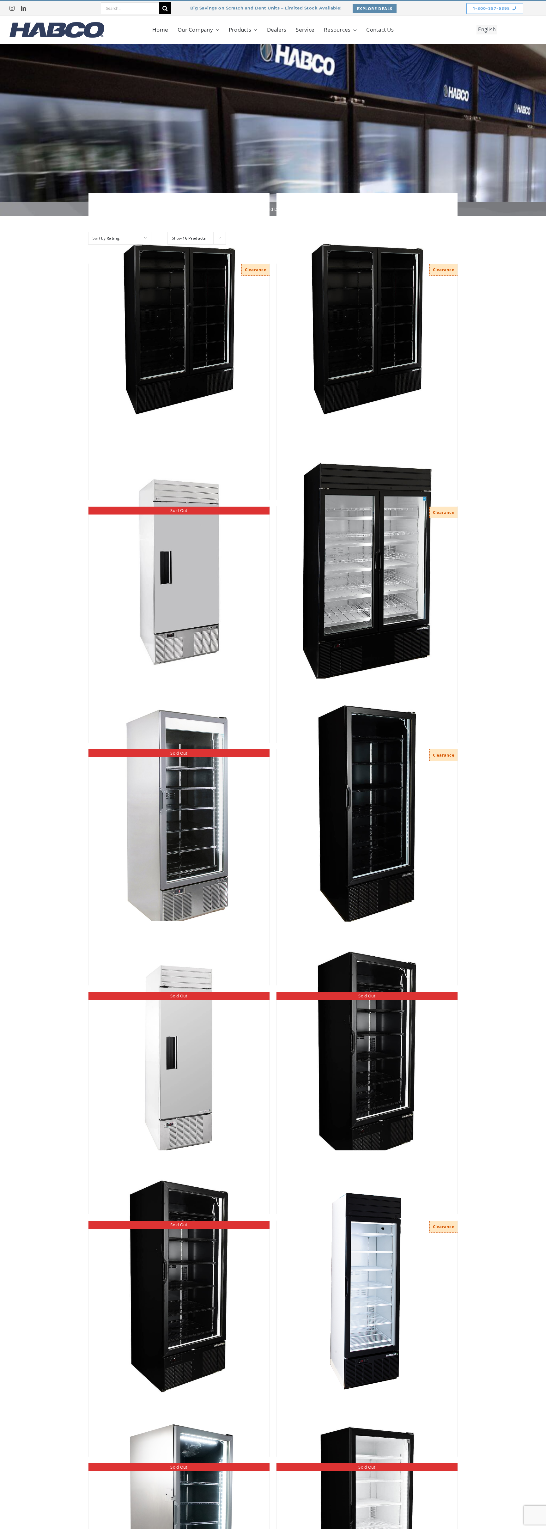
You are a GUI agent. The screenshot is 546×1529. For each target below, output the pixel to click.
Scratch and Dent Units (272, 209)
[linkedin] (23, 8)
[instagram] (12, 8)
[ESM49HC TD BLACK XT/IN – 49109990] (179, 329)
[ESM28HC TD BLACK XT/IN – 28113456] (367, 814)
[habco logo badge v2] (56, 25)
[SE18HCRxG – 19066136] (367, 1286)
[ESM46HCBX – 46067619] (367, 572)
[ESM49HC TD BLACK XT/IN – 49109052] (367, 329)
